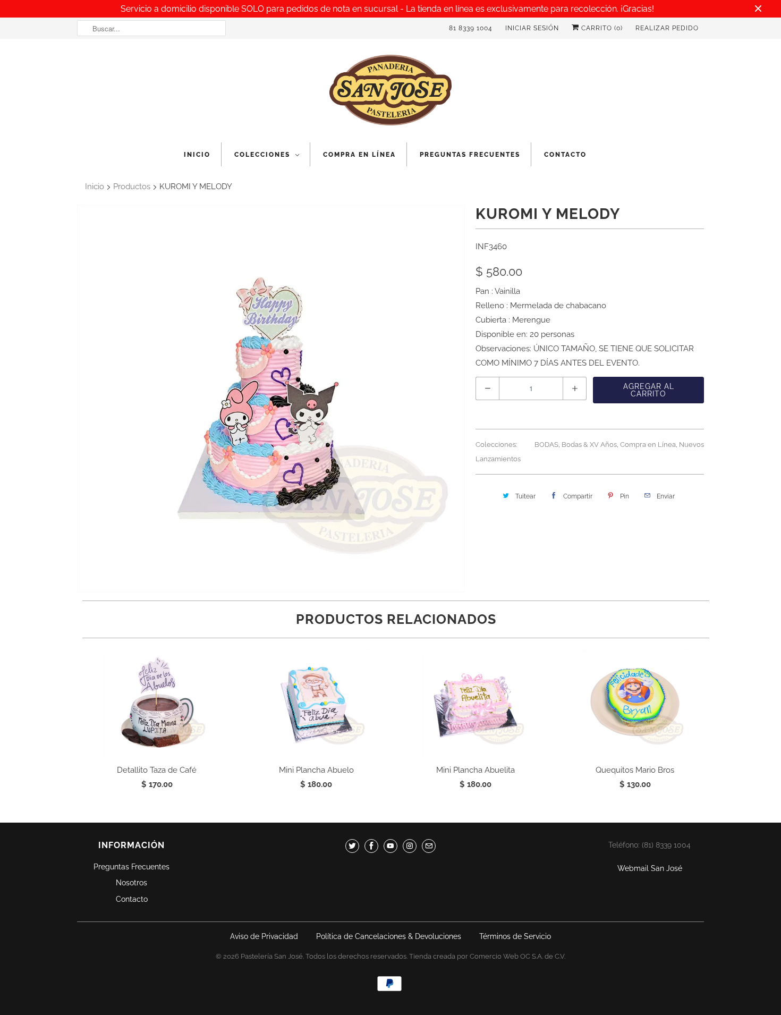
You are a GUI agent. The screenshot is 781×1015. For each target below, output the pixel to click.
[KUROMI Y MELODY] (271, 399)
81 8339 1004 (471, 28)
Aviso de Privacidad (264, 936)
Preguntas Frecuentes (470, 154)
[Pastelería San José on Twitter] (352, 846)
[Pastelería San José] (390, 93)
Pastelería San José (272, 956)
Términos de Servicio (515, 936)
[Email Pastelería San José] (429, 846)
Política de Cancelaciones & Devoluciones (388, 936)
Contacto (565, 154)
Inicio (197, 154)
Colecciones (262, 154)
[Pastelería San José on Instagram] (410, 846)
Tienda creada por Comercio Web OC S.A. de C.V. (487, 956)
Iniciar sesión (532, 28)
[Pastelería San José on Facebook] (371, 846)
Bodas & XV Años (589, 445)
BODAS (546, 445)
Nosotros (131, 882)
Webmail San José (649, 868)
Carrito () (601, 28)
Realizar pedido (667, 28)
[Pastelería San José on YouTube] (390, 846)
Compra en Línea (359, 154)
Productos (131, 186)
